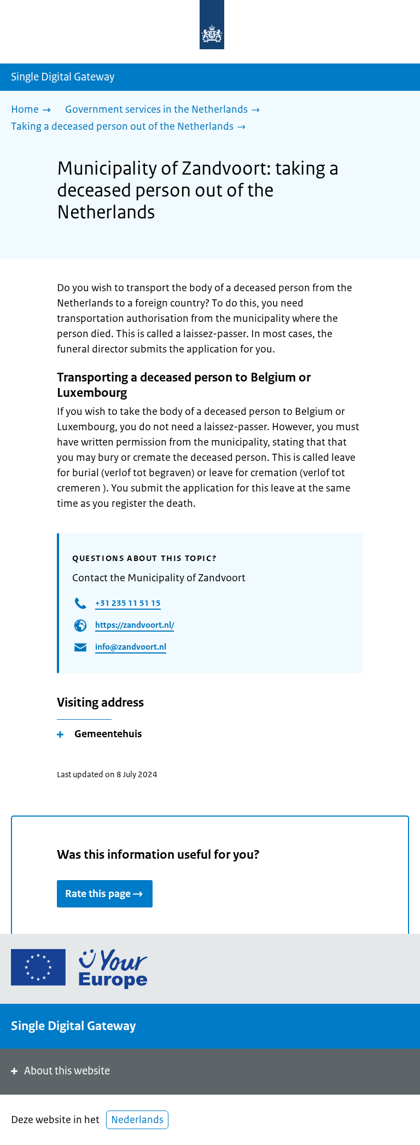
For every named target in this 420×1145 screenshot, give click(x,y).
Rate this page (98, 893)
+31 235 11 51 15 (128, 603)
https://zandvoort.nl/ (134, 625)
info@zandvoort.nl (130, 646)
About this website (67, 1071)
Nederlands (137, 1119)
